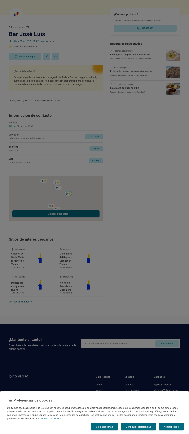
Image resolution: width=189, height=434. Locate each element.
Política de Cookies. (51, 418)
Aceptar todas (171, 426)
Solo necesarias (104, 426)
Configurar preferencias (138, 426)
